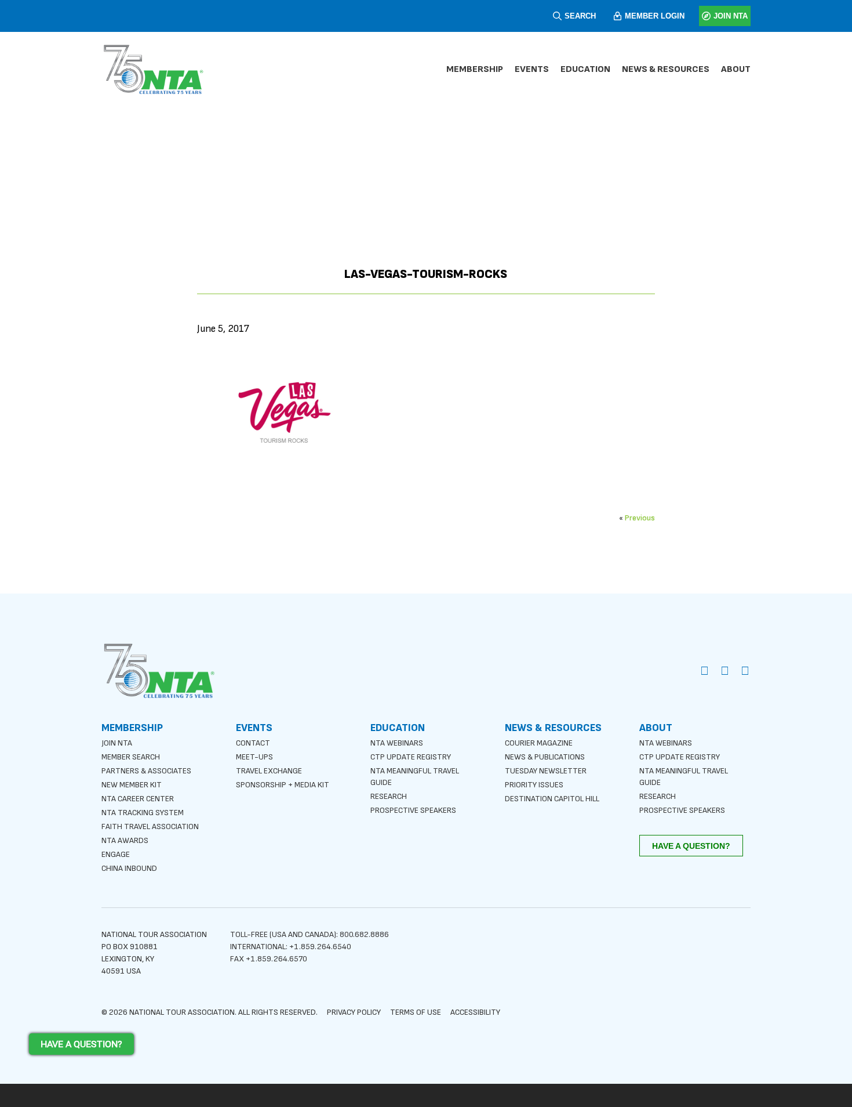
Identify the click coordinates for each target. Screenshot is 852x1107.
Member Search (130, 757)
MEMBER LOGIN (654, 16)
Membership (474, 69)
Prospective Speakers (413, 810)
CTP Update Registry (410, 757)
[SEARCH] (557, 16)
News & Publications (545, 757)
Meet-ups (254, 757)
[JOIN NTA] (706, 16)
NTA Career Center (137, 799)
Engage (115, 854)
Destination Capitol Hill (552, 799)
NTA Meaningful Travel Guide (414, 776)
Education (585, 69)
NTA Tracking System (142, 812)
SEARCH (580, 16)
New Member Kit (131, 785)
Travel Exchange (269, 771)
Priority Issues (534, 785)
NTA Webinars (396, 743)
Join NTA (116, 743)
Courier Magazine (539, 743)
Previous (640, 518)
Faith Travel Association (150, 826)
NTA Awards (124, 840)
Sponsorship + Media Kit (282, 785)
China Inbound (129, 868)
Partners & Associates (146, 771)
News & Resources (665, 69)
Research (388, 796)
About (736, 69)
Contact (253, 743)
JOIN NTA (730, 16)
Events (532, 69)
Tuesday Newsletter (546, 771)
